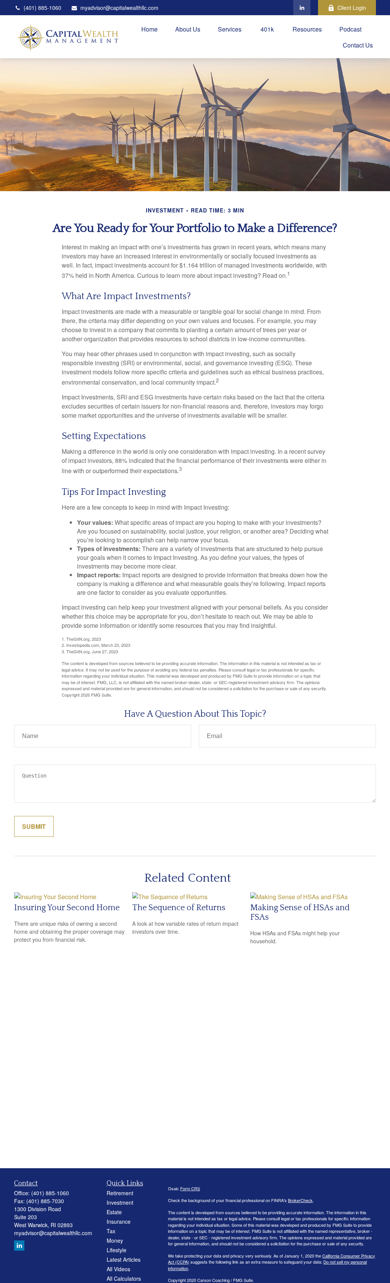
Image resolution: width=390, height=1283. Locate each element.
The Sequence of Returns (178, 907)
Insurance (119, 1221)
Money (115, 1240)
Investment (120, 1202)
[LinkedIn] (301, 7)
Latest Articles (124, 1259)
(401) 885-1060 (42, 7)
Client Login (351, 7)
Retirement (120, 1193)
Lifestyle (116, 1250)
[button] (149, 28)
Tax (111, 1231)
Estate (114, 1212)
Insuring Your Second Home (67, 907)
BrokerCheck (300, 1200)
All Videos (118, 1269)
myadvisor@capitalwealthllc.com (119, 7)
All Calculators (124, 1278)
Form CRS (190, 1188)
